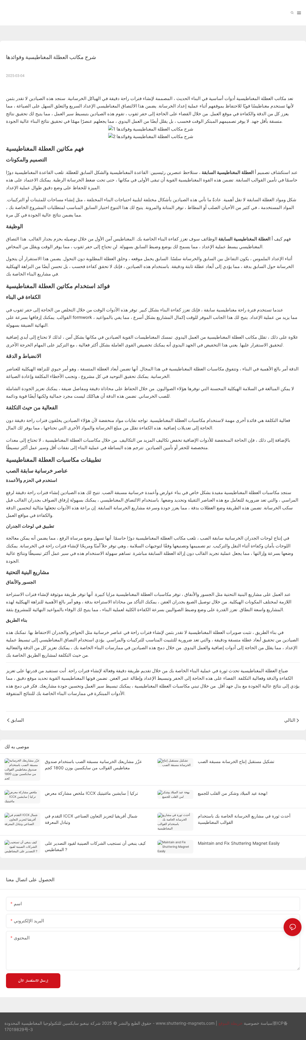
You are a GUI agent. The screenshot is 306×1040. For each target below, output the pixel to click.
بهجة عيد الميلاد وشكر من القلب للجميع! (232, 793)
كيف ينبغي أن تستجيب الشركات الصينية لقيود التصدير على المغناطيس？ (95, 846)
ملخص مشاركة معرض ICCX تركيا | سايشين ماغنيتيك (91, 793)
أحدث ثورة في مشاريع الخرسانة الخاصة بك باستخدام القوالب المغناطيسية (244, 819)
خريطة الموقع (230, 1023)
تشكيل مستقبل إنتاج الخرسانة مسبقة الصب (236, 761)
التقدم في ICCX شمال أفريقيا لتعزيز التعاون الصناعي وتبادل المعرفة (91, 819)
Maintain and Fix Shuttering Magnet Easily (239, 843)
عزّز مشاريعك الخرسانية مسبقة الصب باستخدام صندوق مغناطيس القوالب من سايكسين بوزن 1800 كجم (93, 764)
